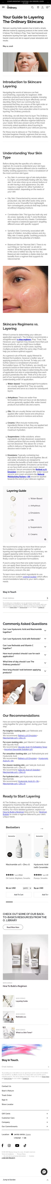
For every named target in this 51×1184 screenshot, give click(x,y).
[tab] (13, 827)
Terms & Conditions (8, 1154)
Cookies (31, 1156)
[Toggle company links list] (47, 1122)
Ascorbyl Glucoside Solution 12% (18, 749)
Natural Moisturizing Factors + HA (26, 475)
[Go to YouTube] (17, 1145)
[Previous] (3, 2)
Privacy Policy (13, 607)
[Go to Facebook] (2, 1145)
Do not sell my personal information (15, 1156)
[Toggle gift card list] (47, 1113)
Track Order (7, 1095)
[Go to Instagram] (9, 1145)
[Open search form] (32, 7)
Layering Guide (22, 1001)
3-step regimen (24, 339)
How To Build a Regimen (15, 986)
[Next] (48, 2)
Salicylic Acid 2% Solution (29, 770)
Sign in (4, 1100)
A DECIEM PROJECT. (8, 1158)
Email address (8, 598)
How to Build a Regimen (13, 812)
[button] (44, 1171)
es (23, 1138)
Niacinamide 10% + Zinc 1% (14, 738)
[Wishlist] (29, 834)
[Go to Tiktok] (25, 1145)
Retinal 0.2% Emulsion (27, 735)
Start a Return (8, 1091)
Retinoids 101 (21, 1017)
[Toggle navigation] (3, 7)
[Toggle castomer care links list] (47, 1118)
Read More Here (13, 927)
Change (28, 1134)
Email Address (7, 1067)
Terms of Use (23, 607)
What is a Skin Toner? (24, 1033)
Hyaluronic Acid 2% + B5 (28, 781)
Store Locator (7, 1104)
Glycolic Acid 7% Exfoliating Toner (32, 747)
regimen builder (30, 577)
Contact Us (41, 607)
